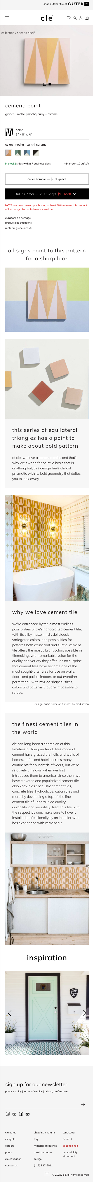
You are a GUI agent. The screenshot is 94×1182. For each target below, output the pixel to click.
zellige (38, 1158)
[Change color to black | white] (36, 153)
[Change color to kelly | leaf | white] (17, 153)
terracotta (69, 1132)
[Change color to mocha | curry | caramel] (8, 153)
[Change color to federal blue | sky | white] (27, 153)
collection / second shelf (18, 33)
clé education (13, 1158)
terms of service (33, 1091)
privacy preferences (56, 1091)
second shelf (70, 1145)
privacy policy (13, 1091)
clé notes (10, 1132)
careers (9, 1145)
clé (64, 1174)
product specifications (18, 222)
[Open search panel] (75, 18)
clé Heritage (24, 217)
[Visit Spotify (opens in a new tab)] (27, 1114)
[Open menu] (7, 18)
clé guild (10, 1139)
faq (36, 1139)
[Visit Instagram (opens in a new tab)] (7, 1114)
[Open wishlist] (69, 18)
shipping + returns (45, 1132)
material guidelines (16, 228)
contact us (11, 1165)
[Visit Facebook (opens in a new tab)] (21, 1114)
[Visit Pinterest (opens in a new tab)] (14, 1114)
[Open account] (81, 18)
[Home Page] (47, 18)
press (8, 1152)
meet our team (43, 1152)
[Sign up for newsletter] (47, 1104)
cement (67, 1139)
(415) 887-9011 (43, 1165)
